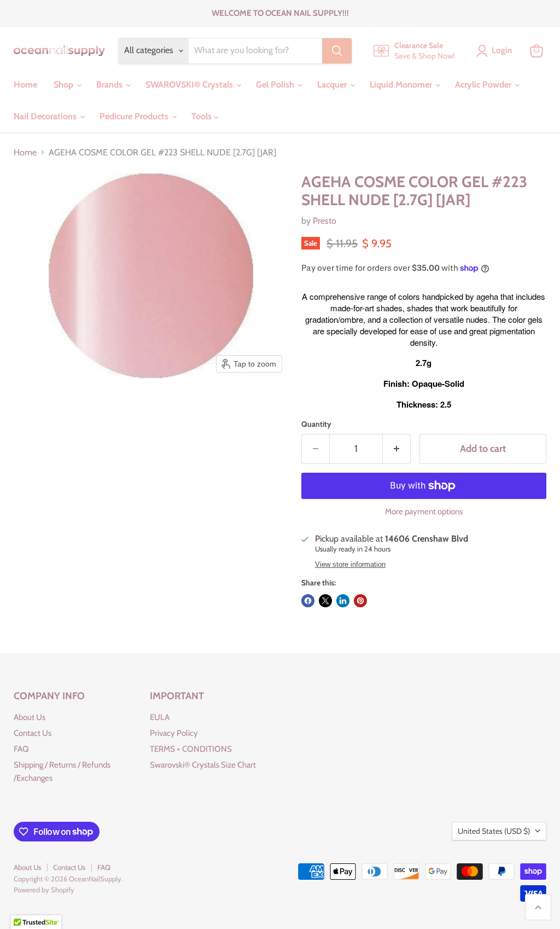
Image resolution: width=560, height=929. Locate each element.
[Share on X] (325, 600)
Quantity (316, 424)
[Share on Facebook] (307, 600)
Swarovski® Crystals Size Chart (203, 765)
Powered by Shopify (44, 889)
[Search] (337, 50)
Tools (202, 116)
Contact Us (32, 733)
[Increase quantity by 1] (397, 449)
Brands (110, 84)
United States (494, 831)
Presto (324, 221)
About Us (29, 717)
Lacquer (333, 84)
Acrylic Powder (484, 84)
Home (25, 84)
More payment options (424, 511)
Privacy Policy (174, 733)
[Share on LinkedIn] (342, 600)
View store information (350, 564)
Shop (64, 84)
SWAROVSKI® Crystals (190, 84)
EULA (160, 717)
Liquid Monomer (402, 84)
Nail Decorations (46, 116)
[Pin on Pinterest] (360, 600)
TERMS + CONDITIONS (191, 749)
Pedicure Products (135, 116)
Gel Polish (276, 84)
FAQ (21, 749)
